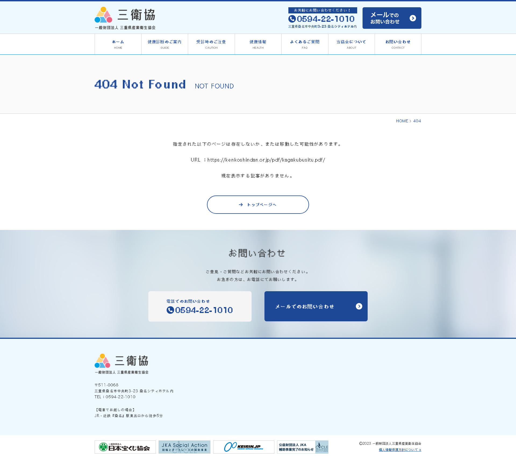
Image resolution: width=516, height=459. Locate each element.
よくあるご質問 (305, 44)
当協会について (351, 44)
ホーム (118, 44)
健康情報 (258, 44)
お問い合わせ (398, 44)
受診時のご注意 (211, 44)
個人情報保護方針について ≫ (400, 449)
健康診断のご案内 (165, 44)
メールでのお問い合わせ (305, 306)
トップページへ (262, 204)
